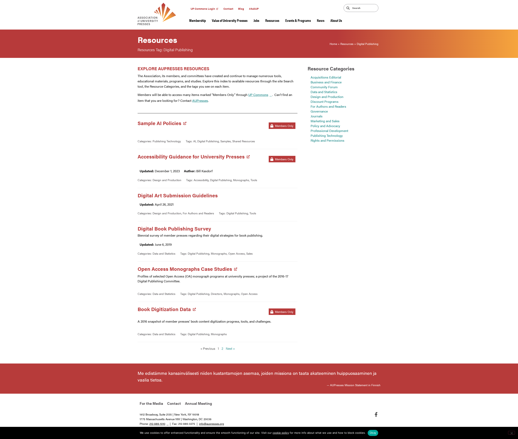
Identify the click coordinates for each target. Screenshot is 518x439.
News (320, 20)
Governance (319, 111)
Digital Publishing (208, 141)
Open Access (236, 253)
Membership (197, 20)
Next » (230, 348)
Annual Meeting (198, 403)
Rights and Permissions (327, 140)
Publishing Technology (167, 141)
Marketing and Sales (325, 121)
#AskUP (254, 9)
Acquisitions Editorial (326, 77)
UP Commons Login (203, 9)
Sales (249, 253)
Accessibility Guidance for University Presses (191, 156)
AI (194, 141)
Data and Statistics (164, 253)
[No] (511, 433)
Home (333, 44)
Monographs (241, 180)
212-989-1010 (157, 424)
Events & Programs (298, 20)
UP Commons (258, 94)
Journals (317, 116)
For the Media (151, 403)
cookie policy (281, 432)
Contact (228, 9)
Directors (216, 294)
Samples (225, 141)
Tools (254, 180)
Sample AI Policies (159, 122)
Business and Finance (326, 82)
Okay (373, 432)
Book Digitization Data (164, 309)
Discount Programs (325, 101)
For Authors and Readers (198, 213)
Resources (272, 20)
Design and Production (167, 180)
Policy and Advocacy (325, 125)
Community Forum (324, 87)
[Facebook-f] (376, 414)
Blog (241, 9)
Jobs (256, 20)
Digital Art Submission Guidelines (178, 195)
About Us (336, 20)
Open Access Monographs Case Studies (185, 268)
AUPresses (200, 100)
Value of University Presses (229, 20)
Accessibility (201, 180)
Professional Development (329, 130)
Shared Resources (243, 141)
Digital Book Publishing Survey (174, 228)
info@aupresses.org (211, 424)
